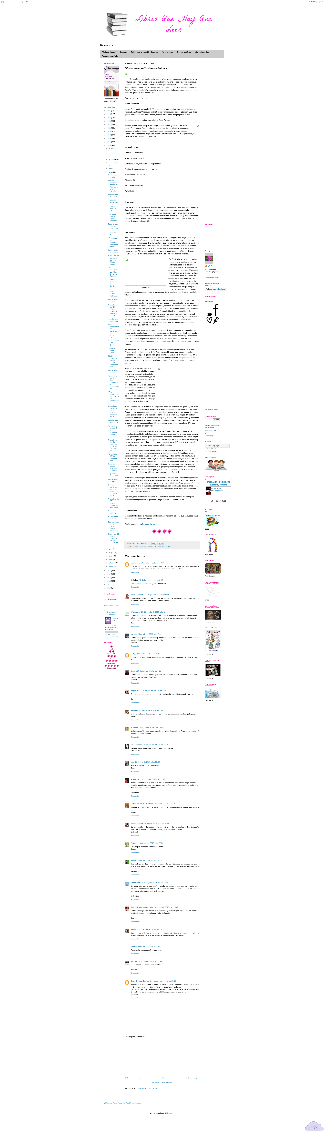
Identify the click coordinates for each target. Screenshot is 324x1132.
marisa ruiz (135, 563)
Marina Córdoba (137, 595)
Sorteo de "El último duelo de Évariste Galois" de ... (113, 539)
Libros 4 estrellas (140, 547)
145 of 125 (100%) (110, 634)
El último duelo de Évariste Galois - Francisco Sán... (113, 361)
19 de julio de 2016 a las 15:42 (166, 804)
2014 (109, 574)
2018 (109, 138)
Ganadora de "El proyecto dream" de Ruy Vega (113, 503)
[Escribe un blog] (155, 543)
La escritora (216, 488)
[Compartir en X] (157, 543)
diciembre (113, 148)
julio (110, 172)
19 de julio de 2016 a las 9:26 (149, 671)
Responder (135, 572)
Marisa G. (135, 929)
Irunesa (134, 634)
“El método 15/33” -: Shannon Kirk (112, 457)
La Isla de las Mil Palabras (142, 804)
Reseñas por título (110, 56)
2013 (109, 578)
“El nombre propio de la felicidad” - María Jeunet (113, 431)
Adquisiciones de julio (113, 196)
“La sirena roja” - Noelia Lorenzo (112, 217)
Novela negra (167, 52)
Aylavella (134, 710)
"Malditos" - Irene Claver (112, 350)
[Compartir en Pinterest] (162, 543)
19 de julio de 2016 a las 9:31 (154, 691)
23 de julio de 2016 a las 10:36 (151, 929)
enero (111, 566)
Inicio (164, 1078)
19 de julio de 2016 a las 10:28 (147, 762)
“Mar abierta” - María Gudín (113, 343)
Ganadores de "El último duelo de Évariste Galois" (112, 310)
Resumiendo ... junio (113, 512)
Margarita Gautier (210, 430)
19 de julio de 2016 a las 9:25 (147, 654)
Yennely (134, 843)
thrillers (168, 547)
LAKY (210, 266)
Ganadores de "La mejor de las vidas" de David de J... (113, 445)
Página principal (109, 52)
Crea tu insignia (210, 435)
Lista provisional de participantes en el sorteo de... (113, 331)
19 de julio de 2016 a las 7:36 (152, 563)
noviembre (113, 154)
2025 (109, 114)
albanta (134, 947)
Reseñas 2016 (160, 547)
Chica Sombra (137, 745)
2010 (109, 588)
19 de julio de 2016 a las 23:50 (150, 860)
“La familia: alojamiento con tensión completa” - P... (113, 205)
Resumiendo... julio (113, 176)
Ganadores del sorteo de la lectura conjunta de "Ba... (113, 411)
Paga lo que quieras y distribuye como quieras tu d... (113, 229)
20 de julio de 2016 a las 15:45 (166, 907)
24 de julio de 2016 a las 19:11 (150, 947)
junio (111, 549)
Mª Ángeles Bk (137, 612)
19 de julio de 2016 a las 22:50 (151, 843)
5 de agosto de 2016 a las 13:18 (163, 981)
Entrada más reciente (133, 1078)
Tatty (133, 654)
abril (111, 556)
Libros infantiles (202, 52)
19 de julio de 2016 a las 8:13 (151, 580)
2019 (109, 135)
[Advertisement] (162, 1057)
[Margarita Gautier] (206, 433)
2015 (109, 571)
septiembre (113, 163)
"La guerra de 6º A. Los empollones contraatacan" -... (113, 382)
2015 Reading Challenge (111, 613)
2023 (109, 121)
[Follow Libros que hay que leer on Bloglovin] (216, 290)
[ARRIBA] (314, 1126)
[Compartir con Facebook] (160, 543)
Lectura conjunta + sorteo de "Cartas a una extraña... (113, 186)
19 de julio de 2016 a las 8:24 (157, 595)
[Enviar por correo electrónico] (152, 543)
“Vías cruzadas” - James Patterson (113, 292)
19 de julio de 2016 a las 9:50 (151, 710)
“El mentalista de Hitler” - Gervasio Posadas (113, 272)
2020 (109, 131)
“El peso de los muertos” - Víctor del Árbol (113, 242)
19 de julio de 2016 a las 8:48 (149, 634)
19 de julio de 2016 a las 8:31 (156, 612)
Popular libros (148, 524)
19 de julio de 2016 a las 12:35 (153, 779)
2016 (109, 145)
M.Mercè (134, 728)
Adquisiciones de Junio (113, 421)
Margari (134, 860)
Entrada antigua (192, 1078)
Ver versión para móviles (162, 1082)
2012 (109, 581)
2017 (109, 142)
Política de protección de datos (144, 52)
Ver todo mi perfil (212, 278)
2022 (109, 124)
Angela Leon (136, 691)
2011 (109, 584)
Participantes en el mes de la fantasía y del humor (113, 526)
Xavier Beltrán (137, 882)
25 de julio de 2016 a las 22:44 (150, 961)
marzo (111, 559)
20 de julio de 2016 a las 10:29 (155, 882)
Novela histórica (184, 52)
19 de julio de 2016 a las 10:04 (155, 745)
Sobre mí (123, 52)
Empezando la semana (113, 251)
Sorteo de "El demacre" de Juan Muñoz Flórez (113, 260)
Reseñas (150, 547)
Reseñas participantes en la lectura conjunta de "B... (113, 490)
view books (115, 637)
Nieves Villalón (137, 823)
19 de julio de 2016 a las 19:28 (156, 823)
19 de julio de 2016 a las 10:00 (151, 728)
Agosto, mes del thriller (113, 320)
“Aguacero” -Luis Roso (113, 475)
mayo (111, 552)
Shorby (134, 961)
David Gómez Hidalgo (140, 981)
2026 (109, 111)
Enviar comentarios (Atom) (146, 1088)
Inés (132, 762)
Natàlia (134, 671)
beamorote (135, 779)
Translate (214, 451)
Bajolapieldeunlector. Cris (142, 907)
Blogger (170, 1113)
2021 (109, 128)
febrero (112, 563)
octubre (112, 159)
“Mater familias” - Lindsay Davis (113, 283)
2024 (109, 118)
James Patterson (218, 490)
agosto (112, 168)
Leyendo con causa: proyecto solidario (113, 467)
